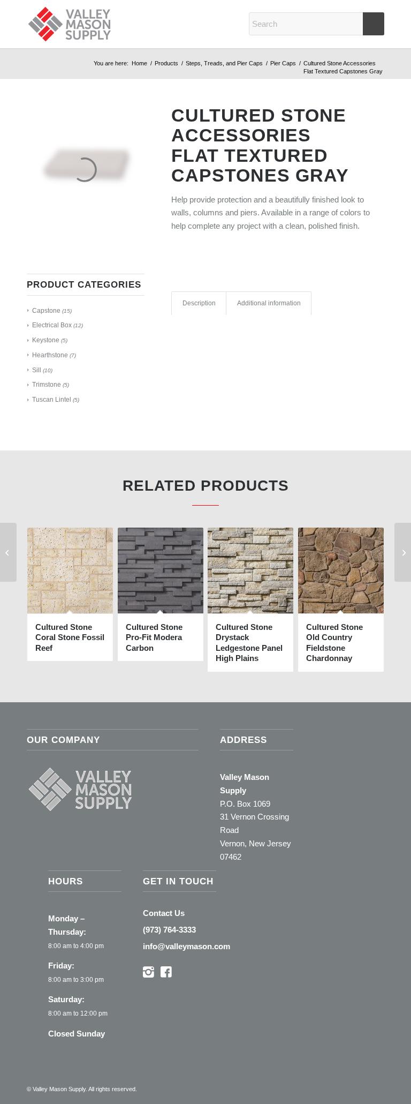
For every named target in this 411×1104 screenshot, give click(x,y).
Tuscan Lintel (51, 399)
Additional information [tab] (269, 303)
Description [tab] (199, 303)
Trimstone (46, 384)
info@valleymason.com (186, 946)
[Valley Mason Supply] (69, 24)
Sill (36, 370)
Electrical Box (52, 325)
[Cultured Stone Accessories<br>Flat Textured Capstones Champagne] (402, 552)
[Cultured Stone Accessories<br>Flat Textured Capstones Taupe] (8, 552)
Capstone (46, 310)
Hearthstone (50, 355)
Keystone (45, 340)
